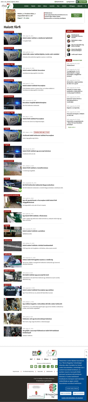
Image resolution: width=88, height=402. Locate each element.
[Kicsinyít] (87, 356)
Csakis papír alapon (76, 54)
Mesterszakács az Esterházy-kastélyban (55, 18)
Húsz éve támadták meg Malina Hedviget (77, 45)
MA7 (31, 359)
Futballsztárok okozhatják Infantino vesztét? (77, 36)
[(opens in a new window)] (31, 366)
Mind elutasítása (66, 393)
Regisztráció (71, 1)
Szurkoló (55, 359)
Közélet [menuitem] (26, 6)
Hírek (38, 359)
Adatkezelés (49, 371)
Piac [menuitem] (58, 6)
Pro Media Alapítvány (28, 371)
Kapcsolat (40, 371)
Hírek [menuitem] (39, 6)
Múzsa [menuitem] (45, 6)
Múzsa (46, 359)
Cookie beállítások (72, 388)
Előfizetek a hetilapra (77, 15)
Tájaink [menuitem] (33, 6)
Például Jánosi (48, 13)
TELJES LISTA (71, 127)
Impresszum (16, 371)
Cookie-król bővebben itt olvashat (72, 398)
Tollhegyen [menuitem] (72, 6)
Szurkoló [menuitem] (52, 6)
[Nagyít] (87, 352)
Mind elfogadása (79, 393)
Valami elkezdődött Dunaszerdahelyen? (76, 50)
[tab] (69, 60)
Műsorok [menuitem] (80, 6)
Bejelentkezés (59, 1)
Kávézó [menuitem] (64, 6)
